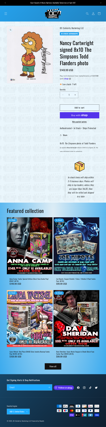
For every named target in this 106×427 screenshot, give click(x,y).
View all (53, 366)
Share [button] (65, 135)
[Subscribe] (49, 387)
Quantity (63, 89)
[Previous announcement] (5, 3)
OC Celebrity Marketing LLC (22, 421)
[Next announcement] (101, 3)
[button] (6, 13)
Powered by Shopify (38, 421)
